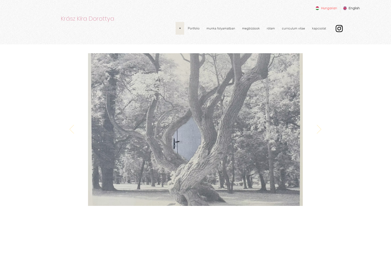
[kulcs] (205, 199)
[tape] (237, 199)
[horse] (180, 199)
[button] (193, 28)
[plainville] (199, 199)
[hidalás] (218, 199)
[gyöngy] (211, 199)
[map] (224, 199)
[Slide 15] (167, 199)
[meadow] (192, 199)
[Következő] (319, 129)
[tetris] (173, 199)
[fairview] (186, 199)
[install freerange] (230, 199)
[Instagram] (339, 28)
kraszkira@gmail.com (174, 213)
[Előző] (71, 129)
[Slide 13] (154, 199)
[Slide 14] (161, 199)
